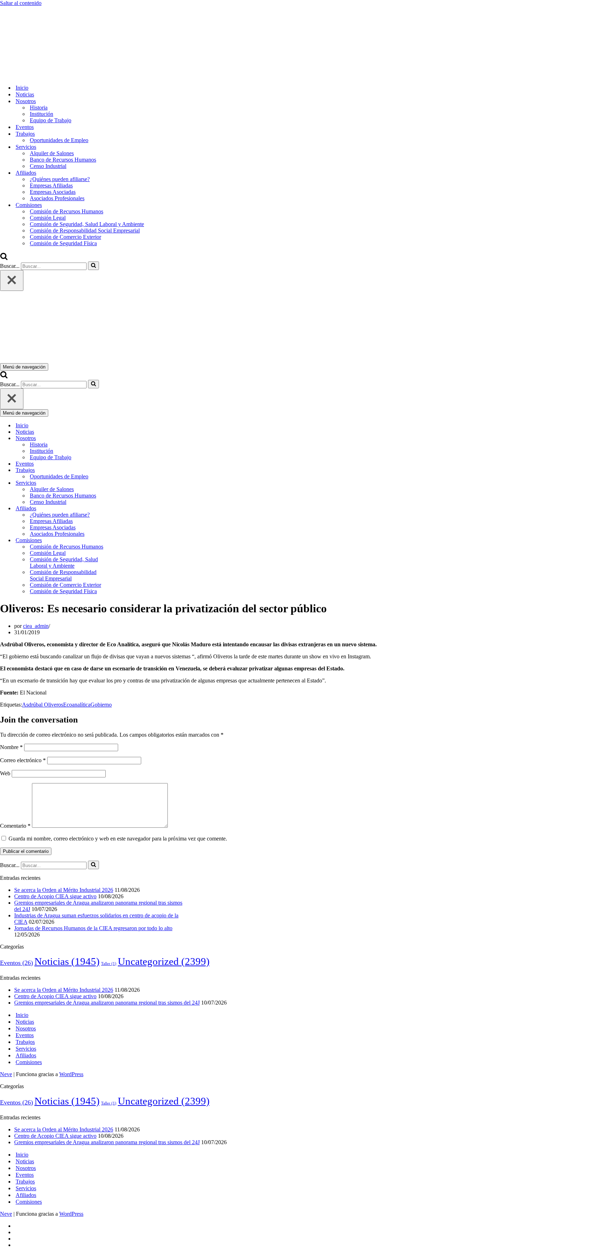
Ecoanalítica (76, 705)
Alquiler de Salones (52, 153)
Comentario (15, 826)
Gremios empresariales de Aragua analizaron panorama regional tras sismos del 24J (107, 1003)
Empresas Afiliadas (51, 185)
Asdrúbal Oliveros (42, 705)
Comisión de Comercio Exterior (65, 237)
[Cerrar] (11, 280)
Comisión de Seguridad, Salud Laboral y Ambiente (87, 224)
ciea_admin (36, 626)
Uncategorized (164, 961)
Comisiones (29, 1062)
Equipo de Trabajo (50, 120)
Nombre (11, 747)
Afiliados (26, 1055)
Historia (39, 108)
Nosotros (26, 1028)
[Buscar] (4, 258)
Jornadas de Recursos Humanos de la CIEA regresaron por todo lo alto (93, 928)
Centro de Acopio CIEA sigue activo (55, 896)
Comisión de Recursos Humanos (66, 211)
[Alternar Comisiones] (124, 541)
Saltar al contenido (21, 3)
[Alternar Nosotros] (124, 438)
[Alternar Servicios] (124, 483)
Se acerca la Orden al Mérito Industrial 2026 (63, 890)
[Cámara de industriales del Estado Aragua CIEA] (35, 75)
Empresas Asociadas (53, 192)
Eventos (25, 127)
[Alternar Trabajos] (124, 470)
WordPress (71, 1074)
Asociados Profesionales (57, 198)
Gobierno (101, 705)
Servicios (26, 1049)
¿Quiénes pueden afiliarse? (60, 179)
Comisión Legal (48, 218)
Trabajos (25, 1042)
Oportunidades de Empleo (59, 140)
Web (5, 773)
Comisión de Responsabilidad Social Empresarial (85, 230)
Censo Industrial (48, 166)
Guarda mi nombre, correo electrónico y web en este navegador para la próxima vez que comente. (118, 839)
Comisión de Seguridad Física (63, 243)
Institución (41, 114)
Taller (108, 964)
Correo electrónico (23, 760)
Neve (6, 1074)
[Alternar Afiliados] (124, 509)
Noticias (25, 94)
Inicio (22, 88)
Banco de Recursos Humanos (63, 160)
